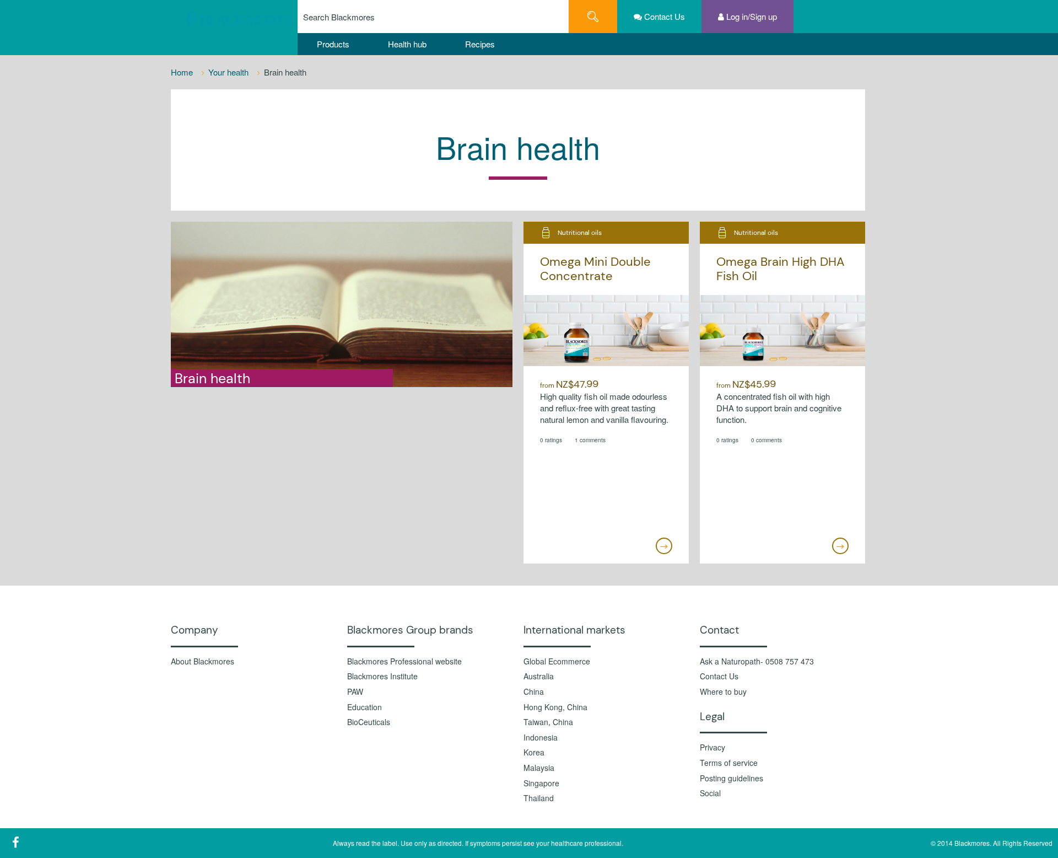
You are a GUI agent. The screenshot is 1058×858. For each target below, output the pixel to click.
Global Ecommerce (556, 661)
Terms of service (729, 763)
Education (364, 707)
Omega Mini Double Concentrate (595, 269)
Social (710, 793)
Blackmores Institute (382, 676)
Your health (229, 72)
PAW (355, 692)
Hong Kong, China (555, 707)
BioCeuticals (368, 722)
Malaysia (538, 768)
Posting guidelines (731, 778)
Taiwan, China (548, 722)
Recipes (480, 44)
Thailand (538, 798)
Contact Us (719, 676)
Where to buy (723, 692)
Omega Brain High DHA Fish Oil (780, 269)
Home (183, 72)
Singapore (541, 783)
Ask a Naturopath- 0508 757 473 (757, 661)
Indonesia (540, 737)
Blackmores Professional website (404, 661)
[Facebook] (15, 842)
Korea (533, 752)
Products (333, 44)
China (533, 692)
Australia (538, 676)
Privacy (712, 747)
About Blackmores (202, 661)
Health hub (407, 44)
